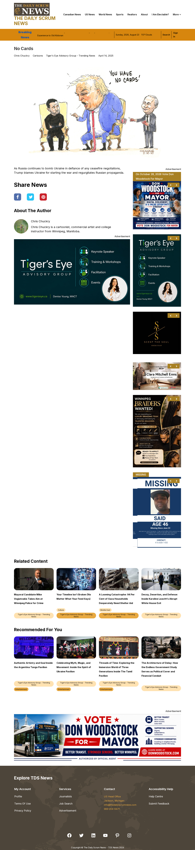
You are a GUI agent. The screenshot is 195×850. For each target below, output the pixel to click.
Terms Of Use (22, 803)
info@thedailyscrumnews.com (120, 804)
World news (105, 14)
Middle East (105, 610)
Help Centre (156, 796)
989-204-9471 (112, 809)
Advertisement (67, 810)
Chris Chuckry (40, 221)
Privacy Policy (22, 810)
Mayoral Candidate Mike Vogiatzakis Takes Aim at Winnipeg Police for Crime (73, 34)
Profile (18, 796)
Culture (61, 610)
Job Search (66, 803)
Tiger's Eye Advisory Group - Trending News (70, 55)
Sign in (175, 35)
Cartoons (38, 55)
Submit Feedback (159, 803)
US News (90, 14)
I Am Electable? (160, 14)
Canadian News (72, 14)
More (176, 14)
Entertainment (21, 689)
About (144, 14)
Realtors (132, 14)
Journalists (65, 796)
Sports (119, 14)
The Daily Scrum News (35, 20)
